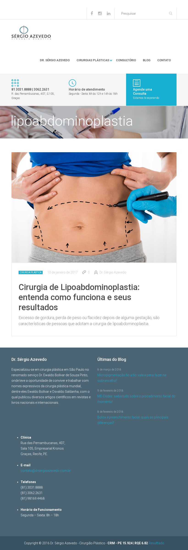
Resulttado (156, 543)
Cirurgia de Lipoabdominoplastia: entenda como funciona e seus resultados (79, 297)
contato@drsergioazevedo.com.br (46, 471)
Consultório (126, 60)
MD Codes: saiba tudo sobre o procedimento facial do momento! (136, 399)
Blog (146, 60)
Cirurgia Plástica (30, 272)
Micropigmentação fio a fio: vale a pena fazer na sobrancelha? (131, 377)
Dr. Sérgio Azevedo (55, 60)
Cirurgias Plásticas (93, 60)
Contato (164, 60)
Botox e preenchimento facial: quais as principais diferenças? (132, 420)
